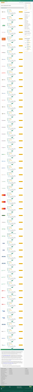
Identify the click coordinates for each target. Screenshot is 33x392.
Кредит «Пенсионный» (9, 118)
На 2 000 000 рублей (27, 373)
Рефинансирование (3, 373)
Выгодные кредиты (26, 20)
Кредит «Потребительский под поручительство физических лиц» (11, 234)
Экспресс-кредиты (26, 18)
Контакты (10, 387)
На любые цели (26, 5)
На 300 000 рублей (26, 369)
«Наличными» (28, 44)
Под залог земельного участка (4, 383)
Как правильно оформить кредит (27, 32)
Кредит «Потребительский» (9, 23)
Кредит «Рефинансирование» (10, 77)
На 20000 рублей (10, 370)
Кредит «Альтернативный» (9, 254)
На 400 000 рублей (26, 370)
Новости (17, 0)
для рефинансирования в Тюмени (6, 355)
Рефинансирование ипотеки (27, 16)
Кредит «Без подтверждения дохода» (10, 138)
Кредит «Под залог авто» (9, 104)
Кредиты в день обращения (3, 370)
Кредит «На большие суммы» (10, 50)
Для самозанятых (26, 14)
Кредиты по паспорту (26, 26)
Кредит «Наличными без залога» (10, 172)
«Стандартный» (28, 48)
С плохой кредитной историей (4, 376)
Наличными (26, 4)
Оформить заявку (20, 18)
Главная (10, 386)
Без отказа (2, 380)
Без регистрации (26, 22)
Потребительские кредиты (9, 0)
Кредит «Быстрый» (9, 43)
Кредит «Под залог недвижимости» (10, 111)
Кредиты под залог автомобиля (27, 24)
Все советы (26, 36)
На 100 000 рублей (11, 372)
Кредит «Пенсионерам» (9, 145)
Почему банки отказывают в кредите (28, 33)
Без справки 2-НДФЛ (3, 377)
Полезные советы (27, 31)
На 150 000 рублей (11, 373)
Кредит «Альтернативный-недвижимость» (11, 322)
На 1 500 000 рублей (27, 372)
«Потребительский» (28, 46)
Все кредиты (26, 10)
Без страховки (2, 382)
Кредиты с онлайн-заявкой (27, 28)
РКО (13, 0)
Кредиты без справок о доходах (4, 369)
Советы (15, 0)
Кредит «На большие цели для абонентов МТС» (11, 295)
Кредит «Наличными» (9, 9)
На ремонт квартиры (3, 379)
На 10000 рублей (10, 369)
